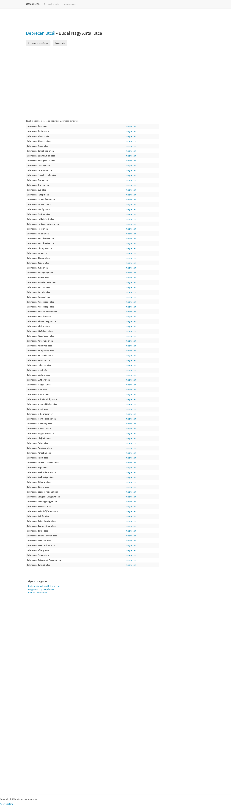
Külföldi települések (37, 592)
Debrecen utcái (40, 33)
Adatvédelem (6, 803)
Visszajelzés (70, 4)
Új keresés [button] (60, 43)
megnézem (131, 126)
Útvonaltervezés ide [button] (38, 43)
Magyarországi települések (41, 589)
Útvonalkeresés (51, 4)
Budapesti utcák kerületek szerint (44, 586)
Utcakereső (33, 4)
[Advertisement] (83, 19)
